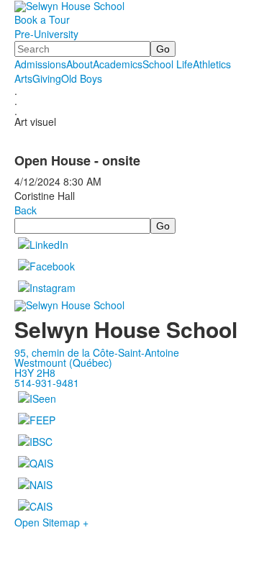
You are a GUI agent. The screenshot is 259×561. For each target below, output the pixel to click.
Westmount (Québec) (63, 362)
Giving (46, 78)
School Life (167, 64)
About (79, 64)
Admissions (40, 64)
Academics (117, 64)
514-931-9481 (46, 382)
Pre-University (46, 34)
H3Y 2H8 (34, 372)
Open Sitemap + (51, 522)
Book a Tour (42, 19)
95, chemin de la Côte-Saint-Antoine (96, 352)
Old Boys (81, 78)
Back (25, 210)
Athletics (212, 64)
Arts (23, 78)
